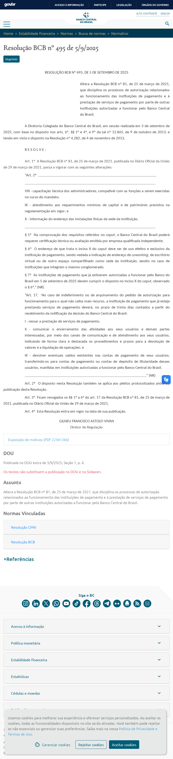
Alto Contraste (146, 13)
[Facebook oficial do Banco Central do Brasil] (87, 603)
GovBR (10, 4)
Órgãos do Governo (155, 5)
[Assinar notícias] (127, 603)
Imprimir (11, 59)
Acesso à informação (69, 5)
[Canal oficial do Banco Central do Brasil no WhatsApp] (56, 603)
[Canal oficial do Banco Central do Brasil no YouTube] (66, 603)
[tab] (86, 527)
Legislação (124, 5)
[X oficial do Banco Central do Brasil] (46, 603)
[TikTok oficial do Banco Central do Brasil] (76, 603)
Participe (100, 5)
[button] (86, 527)
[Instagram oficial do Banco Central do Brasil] (26, 603)
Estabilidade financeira (37, 33)
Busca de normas (92, 33)
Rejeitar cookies (91, 744)
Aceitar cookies (124, 744)
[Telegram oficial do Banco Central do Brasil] (107, 603)
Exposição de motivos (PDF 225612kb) (38, 439)
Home (8, 33)
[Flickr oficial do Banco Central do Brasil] (117, 603)
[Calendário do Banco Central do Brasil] (147, 603)
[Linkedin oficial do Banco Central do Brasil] (36, 603)
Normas (67, 33)
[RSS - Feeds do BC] (137, 603)
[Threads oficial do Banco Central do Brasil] (97, 603)
